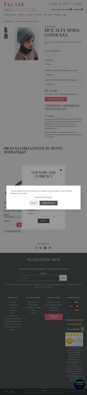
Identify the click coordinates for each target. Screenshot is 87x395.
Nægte (33, 203)
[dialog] (43, 197)
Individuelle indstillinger (43, 197)
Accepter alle (48, 203)
